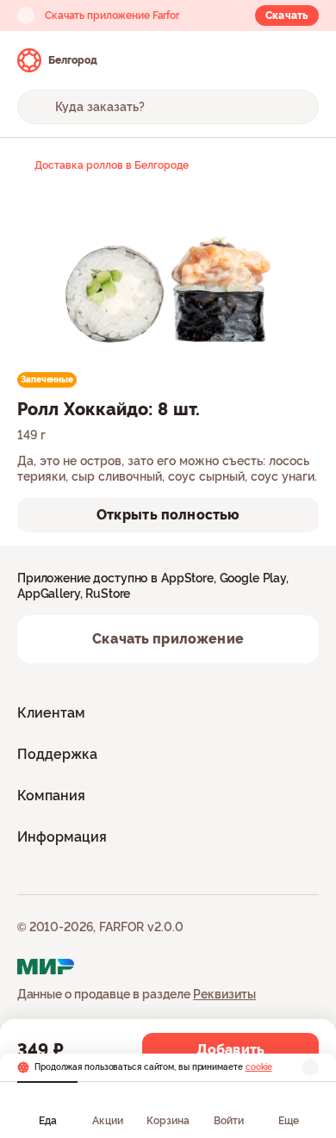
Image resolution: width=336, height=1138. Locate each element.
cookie (259, 1067)
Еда (48, 1121)
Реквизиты (224, 994)
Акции (107, 1121)
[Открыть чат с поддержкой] (303, 60)
